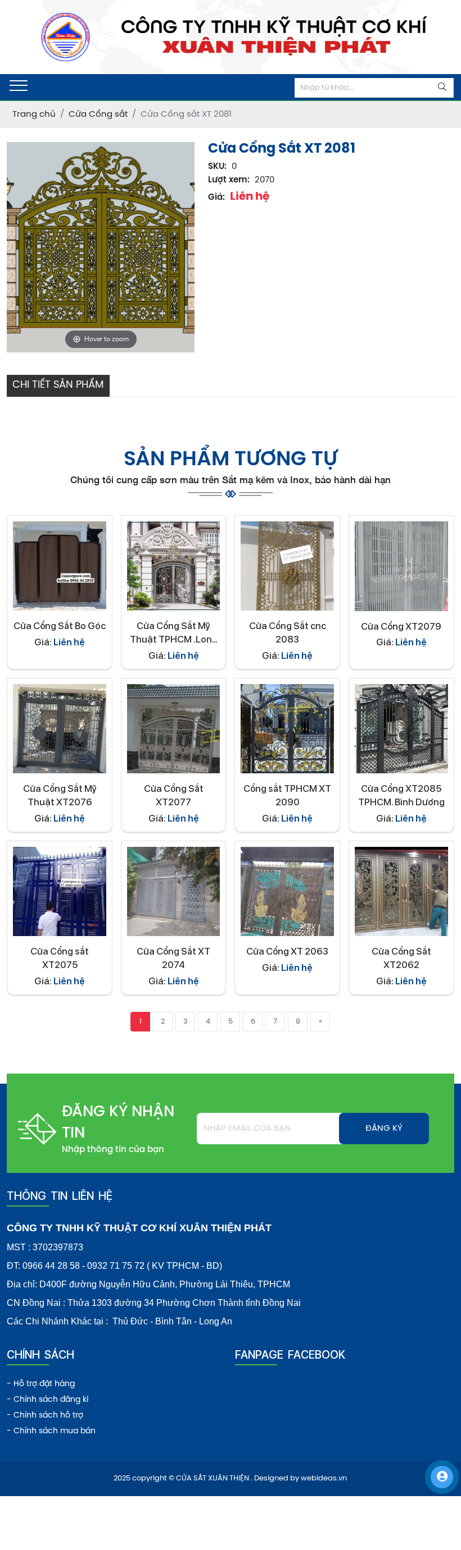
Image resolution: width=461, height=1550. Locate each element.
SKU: (217, 166)
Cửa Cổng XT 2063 (287, 951)
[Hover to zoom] (101, 247)
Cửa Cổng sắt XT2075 (59, 958)
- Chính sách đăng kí (47, 1400)
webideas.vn (324, 1478)
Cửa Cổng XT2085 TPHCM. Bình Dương (401, 795)
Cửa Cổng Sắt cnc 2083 (287, 632)
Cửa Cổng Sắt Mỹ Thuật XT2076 (60, 795)
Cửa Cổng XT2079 (401, 626)
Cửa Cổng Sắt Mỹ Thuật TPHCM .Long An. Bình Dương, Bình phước (174, 633)
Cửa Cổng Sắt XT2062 (401, 958)
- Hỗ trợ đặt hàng (41, 1384)
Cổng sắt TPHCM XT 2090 (287, 795)
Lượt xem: (229, 180)
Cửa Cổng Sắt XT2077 (174, 795)
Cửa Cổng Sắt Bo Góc (59, 625)
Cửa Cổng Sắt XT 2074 (173, 958)
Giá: (216, 197)
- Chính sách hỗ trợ (45, 1415)
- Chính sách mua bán (51, 1431)
